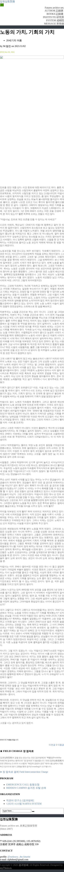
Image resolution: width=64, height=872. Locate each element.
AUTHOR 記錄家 (54, 10)
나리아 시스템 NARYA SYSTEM (23, 803)
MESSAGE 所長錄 (54, 23)
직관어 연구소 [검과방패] (20, 800)
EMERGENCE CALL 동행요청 (22, 784)
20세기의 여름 (14, 40)
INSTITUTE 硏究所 (53, 17)
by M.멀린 (5, 46)
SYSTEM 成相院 (55, 20)
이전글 (52, 745)
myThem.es (5, 868)
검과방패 (24, 865)
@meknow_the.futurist (19, 856)
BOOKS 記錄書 (55, 14)
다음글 (60, 745)
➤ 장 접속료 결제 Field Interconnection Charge (24, 772)
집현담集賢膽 (7, 1)
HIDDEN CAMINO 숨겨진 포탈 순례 (26, 788)
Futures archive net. (54, 7)
